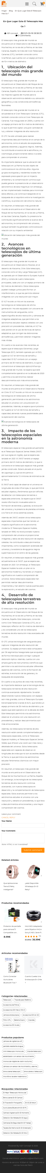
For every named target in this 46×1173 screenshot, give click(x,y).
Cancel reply (8, 818)
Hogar (4, 11)
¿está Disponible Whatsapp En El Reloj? (31, 886)
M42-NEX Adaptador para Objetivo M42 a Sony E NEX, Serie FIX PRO (34, 930)
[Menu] (27, 4)
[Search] (34, 4)
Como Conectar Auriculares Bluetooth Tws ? (9, 980)
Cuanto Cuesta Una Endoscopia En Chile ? (33, 980)
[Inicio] (4, 3)
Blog (11, 11)
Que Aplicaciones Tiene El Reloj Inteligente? (10, 886)
